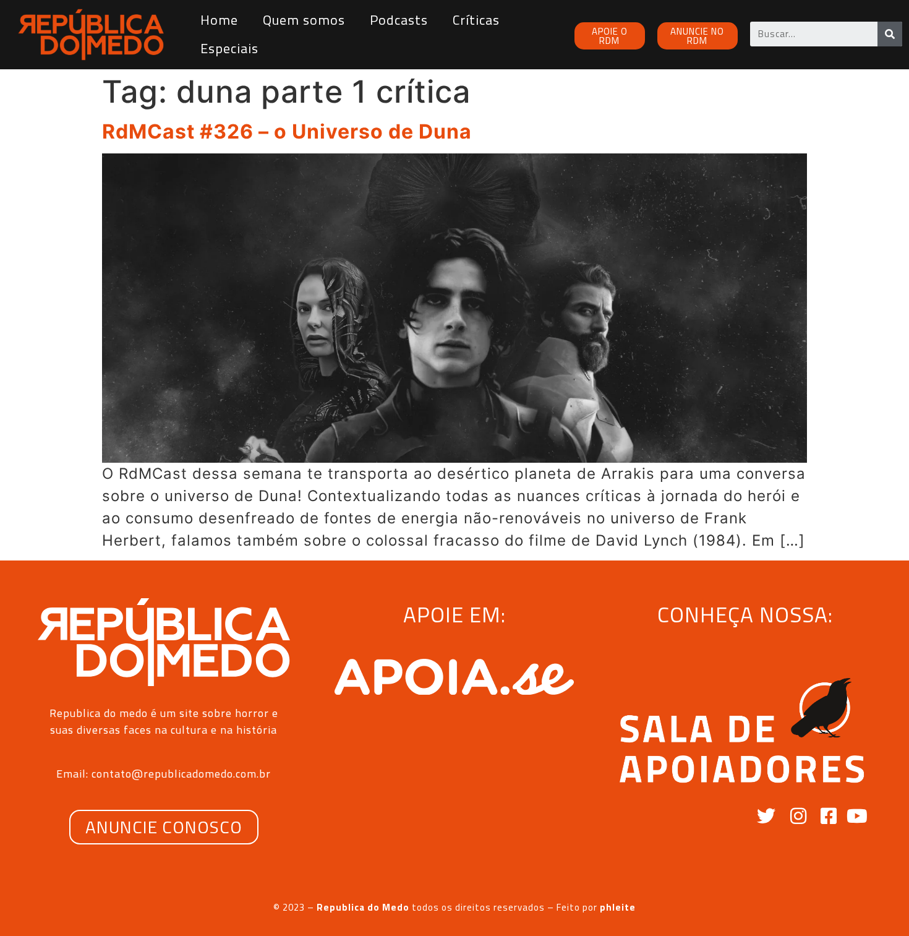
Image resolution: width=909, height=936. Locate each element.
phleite (618, 907)
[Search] (889, 34)
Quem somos (304, 19)
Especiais (229, 48)
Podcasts (399, 19)
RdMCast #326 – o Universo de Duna (287, 131)
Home (219, 19)
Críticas (476, 19)
